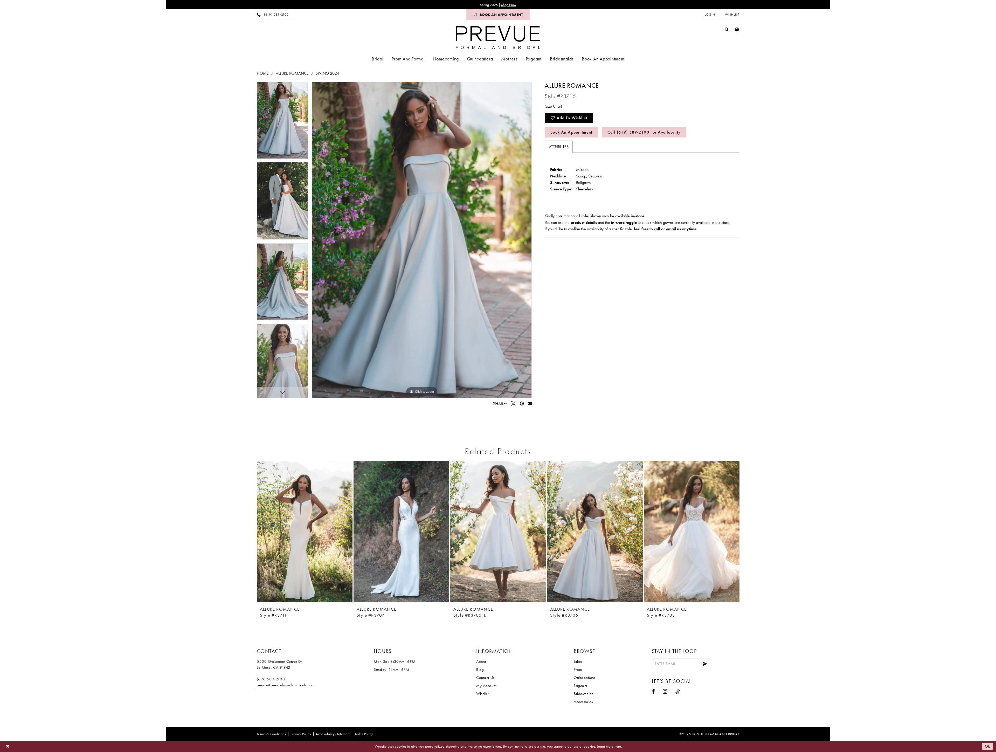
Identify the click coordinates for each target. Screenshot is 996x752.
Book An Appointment (571, 132)
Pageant (580, 685)
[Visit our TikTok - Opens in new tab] (677, 691)
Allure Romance (292, 73)
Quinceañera (584, 677)
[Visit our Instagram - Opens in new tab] (665, 691)
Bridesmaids (583, 693)
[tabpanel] (282, 122)
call (657, 229)
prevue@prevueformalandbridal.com (286, 685)
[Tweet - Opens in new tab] (513, 403)
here (617, 746)
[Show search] (727, 29)
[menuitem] (273, 14)
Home (263, 73)
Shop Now (508, 4)
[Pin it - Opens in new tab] (522, 403)
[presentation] (304, 531)
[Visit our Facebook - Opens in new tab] (653, 691)
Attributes (559, 146)
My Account (486, 685)
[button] (710, 14)
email (671, 229)
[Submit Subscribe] (705, 664)
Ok (987, 746)
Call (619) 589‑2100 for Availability (644, 132)
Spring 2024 (327, 73)
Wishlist (482, 693)
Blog (480, 669)
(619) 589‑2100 (271, 679)
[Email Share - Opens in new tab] (530, 403)
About (481, 661)
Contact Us (485, 677)
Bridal (578, 661)
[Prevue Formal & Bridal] (498, 37)
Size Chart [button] (553, 106)
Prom (578, 669)
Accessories (583, 701)
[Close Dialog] (7, 746)
